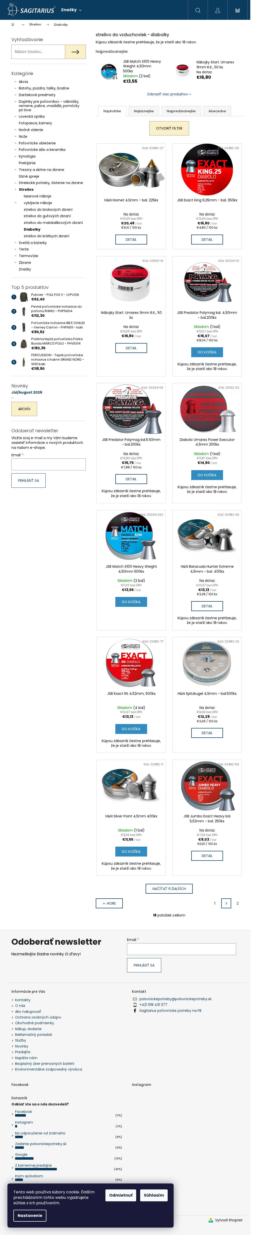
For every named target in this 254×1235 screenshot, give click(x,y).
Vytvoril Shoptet (229, 1220)
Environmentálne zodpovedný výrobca (48, 1069)
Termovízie (28, 255)
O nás (20, 1005)
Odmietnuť (120, 1195)
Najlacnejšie (144, 111)
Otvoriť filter (169, 128)
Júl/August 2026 (26, 392)
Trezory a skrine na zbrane (41, 169)
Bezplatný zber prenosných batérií (44, 1063)
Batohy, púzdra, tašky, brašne (44, 88)
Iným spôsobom (29, 1176)
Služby (20, 1040)
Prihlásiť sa (28, 480)
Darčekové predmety (37, 94)
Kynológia (27, 156)
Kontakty (23, 999)
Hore (111, 903)
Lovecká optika (32, 116)
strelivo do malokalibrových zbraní (53, 222)
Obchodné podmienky (34, 1022)
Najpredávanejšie (181, 111)
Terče (24, 249)
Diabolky (32, 229)
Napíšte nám (26, 1057)
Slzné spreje (29, 176)
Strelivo (26, 189)
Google (21, 1154)
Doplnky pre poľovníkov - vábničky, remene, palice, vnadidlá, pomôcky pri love (49, 105)
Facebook (23, 1111)
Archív (24, 408)
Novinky (21, 1046)
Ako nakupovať (28, 1011)
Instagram (24, 1122)
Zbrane (25, 262)
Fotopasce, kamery (35, 123)
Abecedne (217, 111)
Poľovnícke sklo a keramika (42, 149)
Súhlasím (154, 1195)
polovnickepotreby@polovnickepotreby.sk (175, 998)
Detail (131, 239)
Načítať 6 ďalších (169, 888)
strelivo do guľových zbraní (47, 216)
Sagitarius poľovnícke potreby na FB (170, 1010)
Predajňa (22, 1051)
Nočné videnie (31, 129)
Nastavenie (30, 1215)
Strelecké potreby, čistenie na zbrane (51, 182)
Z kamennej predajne (33, 1165)
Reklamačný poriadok (33, 1034)
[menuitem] (71, 10)
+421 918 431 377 (153, 1004)
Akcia (23, 81)
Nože (23, 136)
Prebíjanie (27, 163)
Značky (25, 269)
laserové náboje (37, 196)
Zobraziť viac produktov (167, 94)
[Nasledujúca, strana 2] (226, 903)
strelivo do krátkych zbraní (46, 236)
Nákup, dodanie (28, 1028)
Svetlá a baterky (33, 242)
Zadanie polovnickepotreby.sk (40, 1143)
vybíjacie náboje (38, 202)
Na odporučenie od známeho (40, 1133)
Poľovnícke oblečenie (37, 143)
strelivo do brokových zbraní (48, 209)
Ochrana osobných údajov (38, 1017)
